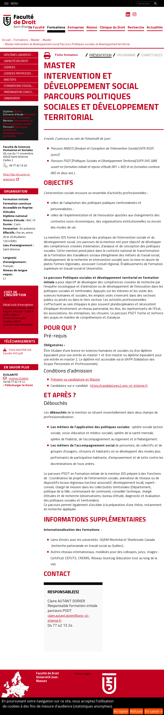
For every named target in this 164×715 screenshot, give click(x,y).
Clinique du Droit (112, 27)
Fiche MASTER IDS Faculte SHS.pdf (17, 351)
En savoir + (153, 711)
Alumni (91, 27)
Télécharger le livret (19, 385)
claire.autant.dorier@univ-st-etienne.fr (68, 618)
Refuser (136, 711)
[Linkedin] (128, 14)
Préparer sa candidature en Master (75, 379)
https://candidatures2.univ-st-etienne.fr (119, 385)
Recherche (136, 27)
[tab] (100, 55)
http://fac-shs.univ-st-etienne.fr (16, 176)
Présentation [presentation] (100, 55)
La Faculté (36, 27)
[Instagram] (134, 14)
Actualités (155, 27)
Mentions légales (83, 673)
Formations (56, 27)
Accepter (121, 711)
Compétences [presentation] (152, 55)
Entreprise (76, 27)
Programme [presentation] (126, 55)
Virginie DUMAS (18, 378)
